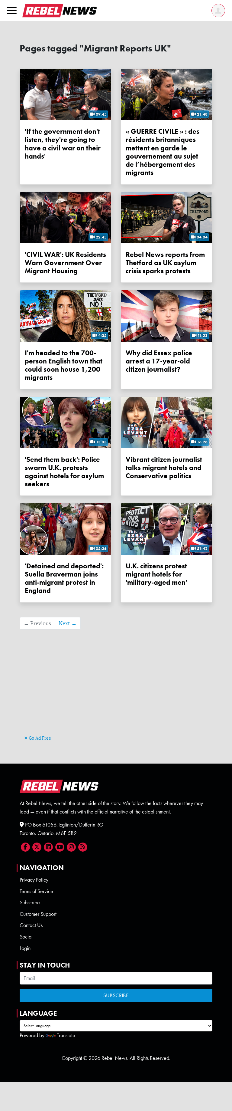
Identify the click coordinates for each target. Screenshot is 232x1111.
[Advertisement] (116, 691)
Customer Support (38, 914)
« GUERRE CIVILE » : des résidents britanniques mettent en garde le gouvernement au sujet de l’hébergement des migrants (162, 152)
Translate (66, 1035)
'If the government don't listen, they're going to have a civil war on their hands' (63, 144)
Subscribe (30, 902)
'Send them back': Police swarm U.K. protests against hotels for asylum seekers (64, 472)
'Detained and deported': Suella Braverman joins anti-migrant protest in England (64, 578)
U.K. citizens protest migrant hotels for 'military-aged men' (156, 574)
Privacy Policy (34, 879)
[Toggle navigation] (12, 10)
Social (26, 936)
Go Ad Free (39, 738)
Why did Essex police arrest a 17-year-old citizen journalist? (159, 361)
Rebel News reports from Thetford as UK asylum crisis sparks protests (165, 262)
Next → (68, 623)
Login (25, 948)
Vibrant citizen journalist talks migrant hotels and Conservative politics (164, 467)
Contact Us (31, 925)
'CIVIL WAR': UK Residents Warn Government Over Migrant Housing (65, 262)
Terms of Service (36, 891)
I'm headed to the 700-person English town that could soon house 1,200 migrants (63, 365)
